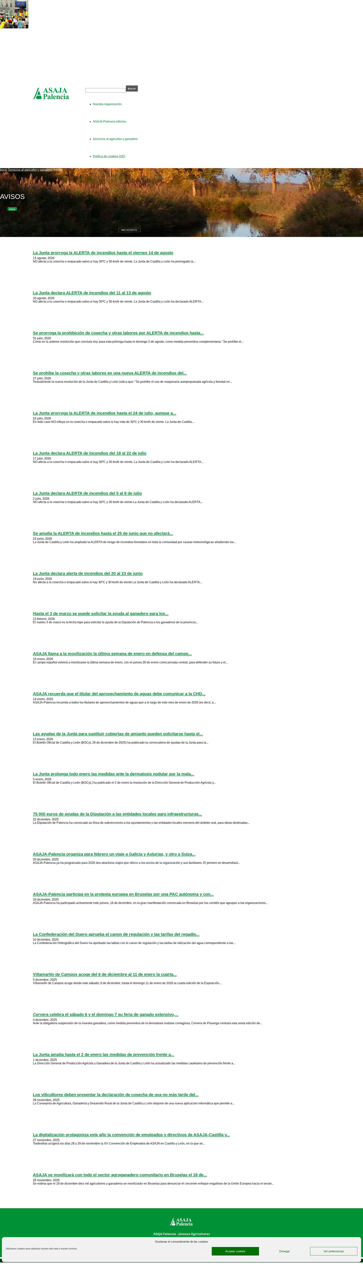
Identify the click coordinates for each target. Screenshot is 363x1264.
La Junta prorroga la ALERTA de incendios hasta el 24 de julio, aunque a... (104, 413)
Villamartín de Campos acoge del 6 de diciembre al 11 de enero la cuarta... (105, 974)
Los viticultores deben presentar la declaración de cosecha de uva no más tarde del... (116, 1094)
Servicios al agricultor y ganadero (30, 169)
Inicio (3, 169)
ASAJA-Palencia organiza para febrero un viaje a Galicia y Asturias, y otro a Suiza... (114, 854)
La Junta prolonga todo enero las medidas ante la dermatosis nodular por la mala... (113, 774)
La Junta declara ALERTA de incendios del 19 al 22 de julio (89, 453)
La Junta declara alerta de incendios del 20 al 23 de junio (88, 573)
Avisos (12, 209)
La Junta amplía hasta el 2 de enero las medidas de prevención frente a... (103, 1054)
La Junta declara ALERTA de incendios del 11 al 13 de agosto (92, 292)
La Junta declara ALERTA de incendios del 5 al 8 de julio (87, 493)
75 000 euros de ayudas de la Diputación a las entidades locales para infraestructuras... (117, 814)
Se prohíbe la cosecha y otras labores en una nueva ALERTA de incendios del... (110, 373)
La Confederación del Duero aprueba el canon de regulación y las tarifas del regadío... (116, 934)
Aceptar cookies (235, 1251)
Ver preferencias (334, 1251)
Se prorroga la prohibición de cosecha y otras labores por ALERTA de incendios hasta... (118, 333)
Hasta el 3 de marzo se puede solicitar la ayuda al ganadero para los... (100, 613)
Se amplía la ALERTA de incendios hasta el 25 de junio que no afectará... (103, 533)
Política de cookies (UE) (109, 156)
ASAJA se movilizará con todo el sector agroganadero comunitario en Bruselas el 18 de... (120, 1174)
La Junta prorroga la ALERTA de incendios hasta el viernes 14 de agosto (103, 252)
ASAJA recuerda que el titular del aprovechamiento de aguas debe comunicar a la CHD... (119, 693)
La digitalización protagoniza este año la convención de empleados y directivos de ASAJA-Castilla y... (131, 1134)
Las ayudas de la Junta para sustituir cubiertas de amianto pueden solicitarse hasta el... (118, 733)
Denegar (284, 1251)
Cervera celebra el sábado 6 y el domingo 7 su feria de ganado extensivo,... (105, 1014)
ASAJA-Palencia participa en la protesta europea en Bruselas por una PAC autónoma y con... (123, 894)
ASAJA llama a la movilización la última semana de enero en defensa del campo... (112, 653)
